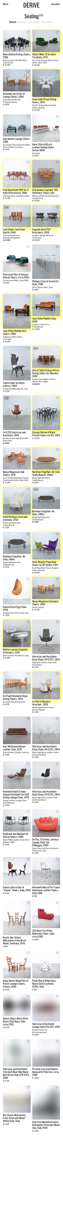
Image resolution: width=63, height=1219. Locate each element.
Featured (22, 22)
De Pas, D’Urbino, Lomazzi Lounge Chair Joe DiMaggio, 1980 (45, 842)
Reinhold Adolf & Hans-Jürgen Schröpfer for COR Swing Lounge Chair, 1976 (16, 794)
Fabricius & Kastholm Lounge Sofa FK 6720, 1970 (46, 1025)
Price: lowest (33, 22)
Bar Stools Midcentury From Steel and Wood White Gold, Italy (14, 1118)
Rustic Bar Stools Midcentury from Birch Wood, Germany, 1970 (14, 940)
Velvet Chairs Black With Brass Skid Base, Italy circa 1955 (15, 1021)
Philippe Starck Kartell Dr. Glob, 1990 (45, 283)
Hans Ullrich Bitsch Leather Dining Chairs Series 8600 (43, 147)
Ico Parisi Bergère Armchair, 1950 (41, 703)
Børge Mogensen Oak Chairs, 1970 (13, 473)
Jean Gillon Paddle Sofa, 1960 (44, 320)
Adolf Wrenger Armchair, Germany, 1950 (15, 518)
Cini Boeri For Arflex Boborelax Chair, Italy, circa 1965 (43, 933)
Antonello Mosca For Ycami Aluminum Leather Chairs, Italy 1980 (46, 890)
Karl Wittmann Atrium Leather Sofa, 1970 (14, 748)
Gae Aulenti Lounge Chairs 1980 (16, 140)
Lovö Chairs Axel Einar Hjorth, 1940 (14, 231)
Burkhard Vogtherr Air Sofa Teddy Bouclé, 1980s (46, 473)
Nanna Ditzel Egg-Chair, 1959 (15, 608)
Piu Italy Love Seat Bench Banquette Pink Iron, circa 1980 (45, 1072)
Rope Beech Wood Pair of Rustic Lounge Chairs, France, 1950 (15, 983)
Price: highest (47, 22)
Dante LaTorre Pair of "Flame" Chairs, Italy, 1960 (17, 889)
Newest (12, 22)
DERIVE (31, 5)
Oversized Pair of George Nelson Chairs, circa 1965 (16, 276)
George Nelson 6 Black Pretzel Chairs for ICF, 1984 (46, 434)
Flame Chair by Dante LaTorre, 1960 (14, 384)
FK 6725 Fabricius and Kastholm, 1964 (14, 434)
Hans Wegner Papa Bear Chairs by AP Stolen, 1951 (45, 563)
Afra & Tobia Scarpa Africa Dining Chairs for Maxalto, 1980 (45, 373)
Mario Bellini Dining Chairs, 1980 (16, 56)
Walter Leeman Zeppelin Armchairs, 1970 (15, 651)
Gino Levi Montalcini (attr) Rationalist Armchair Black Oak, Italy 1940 (46, 1124)
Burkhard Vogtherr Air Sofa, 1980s (43, 513)
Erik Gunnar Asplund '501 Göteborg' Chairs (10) (45, 191)
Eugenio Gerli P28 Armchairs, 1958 (41, 231)
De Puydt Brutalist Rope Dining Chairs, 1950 (15, 697)
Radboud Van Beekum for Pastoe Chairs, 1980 (16, 835)
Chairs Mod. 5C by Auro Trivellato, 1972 (44, 56)
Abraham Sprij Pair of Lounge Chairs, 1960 (14, 95)
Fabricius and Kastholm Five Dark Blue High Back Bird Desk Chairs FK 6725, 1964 (16, 1073)
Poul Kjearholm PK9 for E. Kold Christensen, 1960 (16, 191)
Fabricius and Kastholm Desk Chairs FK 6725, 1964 (46, 658)
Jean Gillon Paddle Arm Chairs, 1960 (14, 332)
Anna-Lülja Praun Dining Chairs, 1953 (44, 101)
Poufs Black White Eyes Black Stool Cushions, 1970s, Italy (44, 983)
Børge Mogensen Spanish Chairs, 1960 (45, 603)
